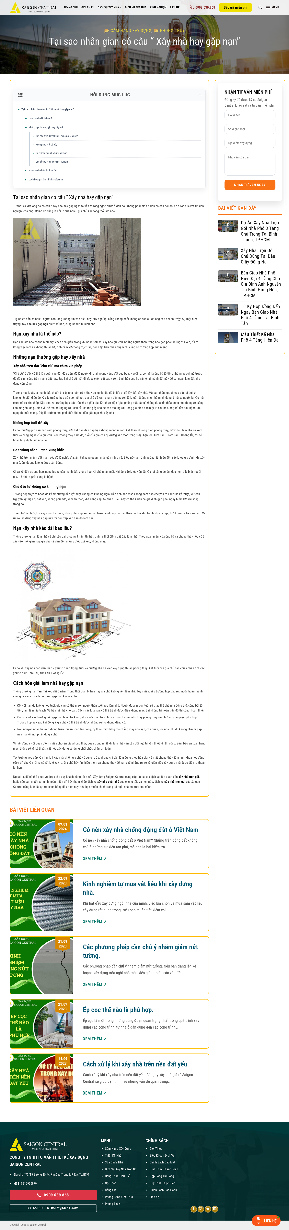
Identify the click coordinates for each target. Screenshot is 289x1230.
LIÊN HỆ (174, 7)
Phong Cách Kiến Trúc (119, 1197)
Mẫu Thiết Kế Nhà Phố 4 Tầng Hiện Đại (260, 337)
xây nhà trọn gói (188, 777)
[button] (260, 7)
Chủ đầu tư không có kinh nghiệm (52, 161)
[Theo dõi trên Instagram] (201, 1209)
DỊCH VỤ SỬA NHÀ (135, 7)
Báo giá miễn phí (235, 7)
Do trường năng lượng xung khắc (51, 153)
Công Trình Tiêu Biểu (118, 1176)
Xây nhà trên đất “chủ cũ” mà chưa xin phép (57, 136)
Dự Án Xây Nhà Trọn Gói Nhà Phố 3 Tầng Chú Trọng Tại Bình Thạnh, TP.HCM (260, 231)
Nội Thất (110, 1183)
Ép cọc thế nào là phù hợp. (118, 1010)
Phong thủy (172, 30)
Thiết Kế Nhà (113, 1155)
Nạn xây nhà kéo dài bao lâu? (43, 170)
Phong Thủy (112, 1204)
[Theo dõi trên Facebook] (194, 1209)
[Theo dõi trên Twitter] (208, 1209)
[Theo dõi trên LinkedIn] (215, 1209)
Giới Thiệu (156, 1148)
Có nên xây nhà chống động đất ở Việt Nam (140, 830)
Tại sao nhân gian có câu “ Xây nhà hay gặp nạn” (47, 109)
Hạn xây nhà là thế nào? (40, 118)
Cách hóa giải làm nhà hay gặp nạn (46, 179)
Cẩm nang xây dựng (131, 30)
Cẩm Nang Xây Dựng (118, 1148)
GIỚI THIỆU (87, 7)
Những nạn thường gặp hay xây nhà (46, 127)
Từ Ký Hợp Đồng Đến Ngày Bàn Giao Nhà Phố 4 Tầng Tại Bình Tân (260, 315)
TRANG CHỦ (71, 7)
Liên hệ (154, 1197)
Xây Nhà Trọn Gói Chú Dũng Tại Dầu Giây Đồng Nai (258, 256)
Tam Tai (42, 691)
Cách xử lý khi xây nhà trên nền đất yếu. (136, 1064)
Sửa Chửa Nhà (114, 1162)
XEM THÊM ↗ (95, 858)
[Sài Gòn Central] (34, 7)
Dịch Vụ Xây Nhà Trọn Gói (121, 1169)
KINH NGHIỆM (158, 7)
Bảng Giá (110, 1190)
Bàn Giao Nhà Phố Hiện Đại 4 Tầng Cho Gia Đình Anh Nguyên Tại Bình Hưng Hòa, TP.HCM (261, 284)
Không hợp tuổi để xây (46, 144)
